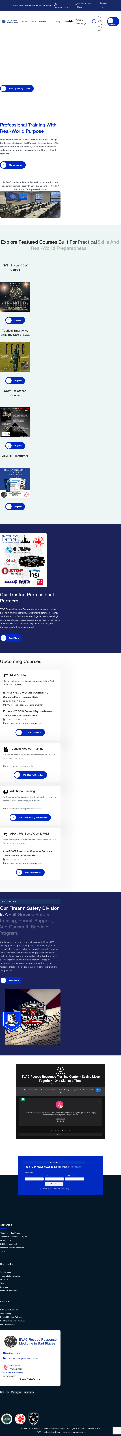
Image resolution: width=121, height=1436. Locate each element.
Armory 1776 (5, 1251)
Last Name (48, 1186)
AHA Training (5, 1324)
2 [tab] (55, 1141)
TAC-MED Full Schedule (32, 775)
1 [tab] (51, 1141)
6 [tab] (69, 1141)
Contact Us (50, 5)
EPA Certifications (7, 1335)
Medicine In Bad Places (10, 1243)
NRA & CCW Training (9, 1320)
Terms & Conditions (8, 1301)
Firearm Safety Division (10, 1286)
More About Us (15, 165)
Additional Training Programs (12, 1331)
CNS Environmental (8, 1254)
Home (24, 21)
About (33, 21)
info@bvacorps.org (62, 7)
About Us (4, 1290)
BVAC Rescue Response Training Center (24, 704)
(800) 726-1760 (9, 1387)
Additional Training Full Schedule (32, 817)
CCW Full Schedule (32, 732)
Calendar (112, 24)
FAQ (51, 21)
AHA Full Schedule (33, 872)
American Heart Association (12, 1258)
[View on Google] (99, 1102)
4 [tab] (62, 1141)
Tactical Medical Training (11, 1328)
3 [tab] (59, 1141)
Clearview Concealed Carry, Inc (13, 1247)
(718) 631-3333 (16, 1380)
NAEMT (3, 1262)
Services (42, 21)
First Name (28, 1186)
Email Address (69, 1186)
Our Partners (5, 1283)
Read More (14, 638)
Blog (58, 21)
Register (18, 320)
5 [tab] (66, 1141)
